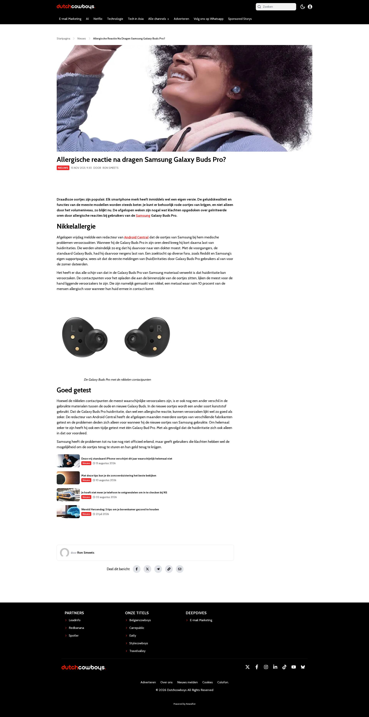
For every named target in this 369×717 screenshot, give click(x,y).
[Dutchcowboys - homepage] (76, 6)
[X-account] (247, 667)
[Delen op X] (147, 569)
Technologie (115, 19)
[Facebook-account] (256, 667)
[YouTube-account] (293, 667)
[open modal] (310, 6)
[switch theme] (302, 6)
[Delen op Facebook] (136, 569)
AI (87, 19)
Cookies (207, 682)
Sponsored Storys (240, 19)
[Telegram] (158, 569)
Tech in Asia (136, 19)
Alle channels (157, 19)
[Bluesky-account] (303, 667)
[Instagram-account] (266, 667)
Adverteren (181, 19)
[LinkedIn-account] (275, 667)
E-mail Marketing (70, 19)
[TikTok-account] (284, 667)
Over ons (166, 682)
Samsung (143, 215)
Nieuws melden (187, 682)
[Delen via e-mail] (180, 569)
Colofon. (223, 682)
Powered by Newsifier (185, 703)
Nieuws (63, 168)
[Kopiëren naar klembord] (169, 569)
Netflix (97, 19)
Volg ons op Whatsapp (209, 19)
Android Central (136, 237)
